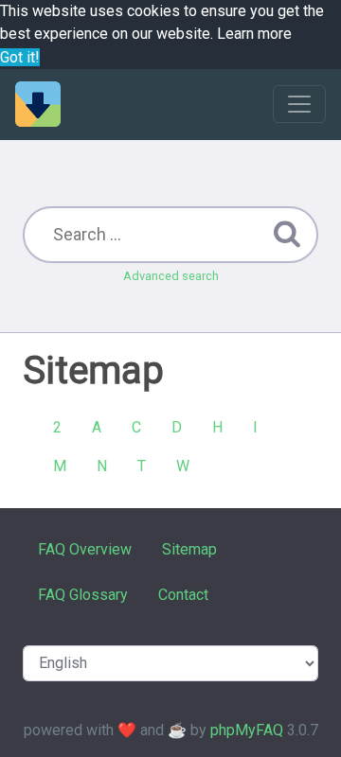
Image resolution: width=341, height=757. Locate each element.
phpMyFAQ (246, 730)
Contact (183, 595)
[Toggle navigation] (299, 104)
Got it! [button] (20, 57)
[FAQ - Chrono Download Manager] (38, 104)
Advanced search (171, 276)
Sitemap (189, 549)
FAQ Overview (85, 549)
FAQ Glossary (83, 595)
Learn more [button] (254, 34)
